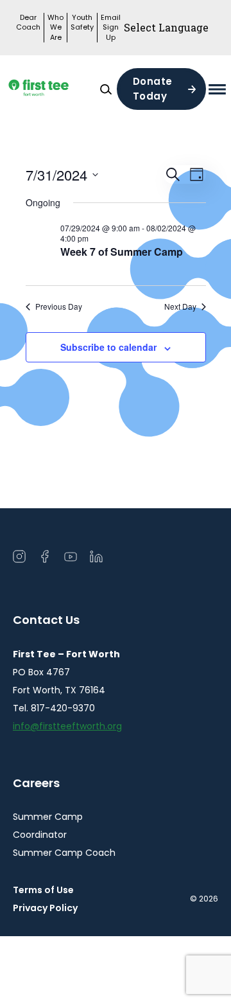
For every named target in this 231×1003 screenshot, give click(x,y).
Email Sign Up (111, 27)
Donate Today (153, 89)
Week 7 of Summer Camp (121, 251)
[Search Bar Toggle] (106, 89)
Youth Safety (82, 22)
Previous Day (58, 306)
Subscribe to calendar (108, 347)
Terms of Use (43, 889)
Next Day (180, 306)
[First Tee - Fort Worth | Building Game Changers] (54, 89)
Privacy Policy (45, 907)
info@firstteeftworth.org (67, 726)
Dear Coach (28, 22)
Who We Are (55, 27)
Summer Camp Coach (64, 852)
